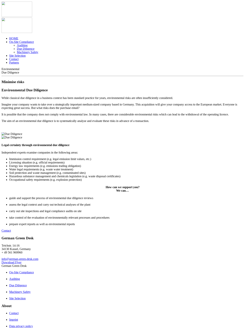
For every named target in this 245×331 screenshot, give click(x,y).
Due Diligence (25, 48)
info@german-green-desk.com (20, 259)
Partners (14, 62)
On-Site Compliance (21, 41)
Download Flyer (11, 262)
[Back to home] (17, 15)
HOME (13, 38)
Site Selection (17, 55)
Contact (14, 59)
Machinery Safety (27, 52)
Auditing (22, 45)
